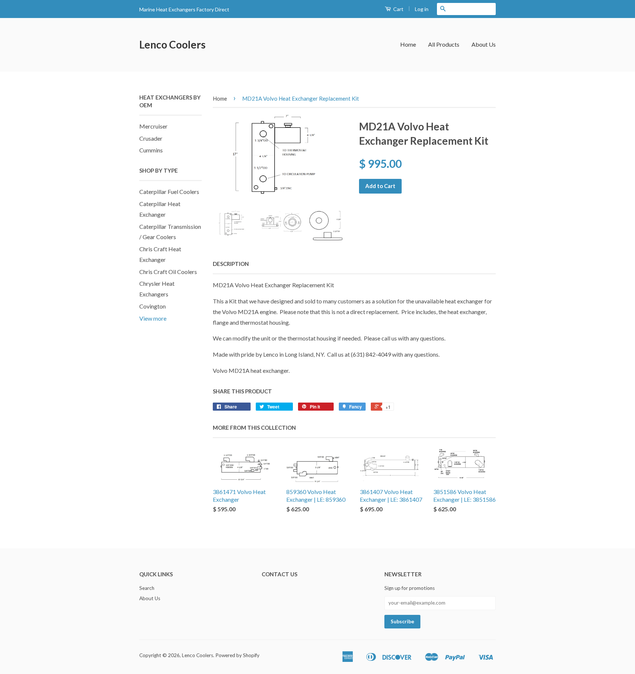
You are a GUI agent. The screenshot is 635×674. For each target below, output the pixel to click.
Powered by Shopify (237, 655)
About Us (483, 44)
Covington (152, 306)
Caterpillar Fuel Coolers (169, 191)
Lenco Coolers (172, 44)
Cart (397, 9)
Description (231, 263)
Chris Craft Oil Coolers (168, 271)
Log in (421, 9)
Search (146, 588)
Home (408, 44)
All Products (443, 44)
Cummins (151, 150)
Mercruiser (153, 126)
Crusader (150, 138)
